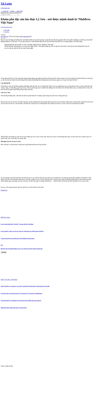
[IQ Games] (1, 11)
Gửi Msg (3, 252)
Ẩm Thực (6, 32)
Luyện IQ (5, 11)
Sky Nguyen (4, 36)
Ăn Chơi (6, 30)
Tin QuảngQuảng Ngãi (6, 27)
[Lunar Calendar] (15, 11)
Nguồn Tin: (4, 190)
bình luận (26, 36)
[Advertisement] (47, 63)
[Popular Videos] (9, 11)
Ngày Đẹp (19, 11)
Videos (12, 11)
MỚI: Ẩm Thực (5, 217)
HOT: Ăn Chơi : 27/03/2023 (9, 279)
